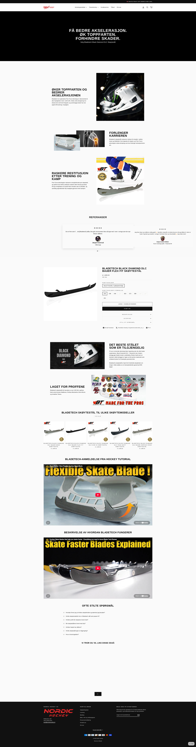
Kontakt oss (83, 722)
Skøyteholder (108, 282)
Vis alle (98, 416)
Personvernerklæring (85, 720)
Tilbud (112, 7)
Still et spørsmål (127, 322)
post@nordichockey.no (49, 722)
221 (105, 298)
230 (105, 293)
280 (135, 293)
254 (120, 293)
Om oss (119, 7)
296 (145, 293)
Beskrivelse (127, 314)
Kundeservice (105, 7)
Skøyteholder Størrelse (112, 290)
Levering (127, 318)
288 (140, 293)
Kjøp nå (127, 308)
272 (130, 293)
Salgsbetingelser (84, 710)
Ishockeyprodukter (80, 7)
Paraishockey (93, 7)
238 (110, 293)
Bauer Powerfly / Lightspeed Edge (113, 285)
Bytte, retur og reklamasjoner (87, 717)
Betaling (82, 715)
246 (115, 293)
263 (125, 293)
